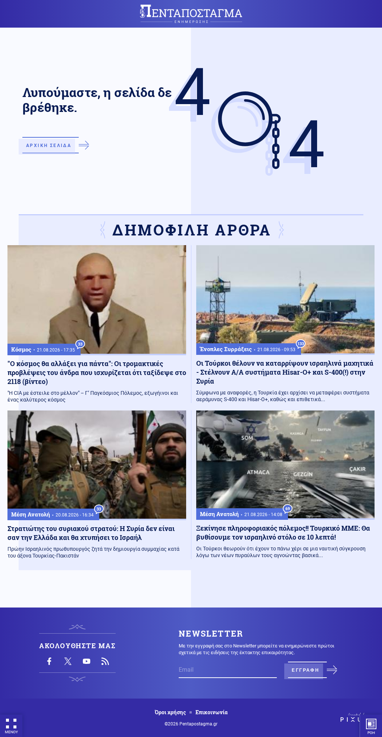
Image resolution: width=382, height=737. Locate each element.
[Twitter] (68, 661)
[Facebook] (49, 661)
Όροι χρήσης (170, 712)
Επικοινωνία (211, 712)
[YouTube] (86, 661)
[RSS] (105, 661)
